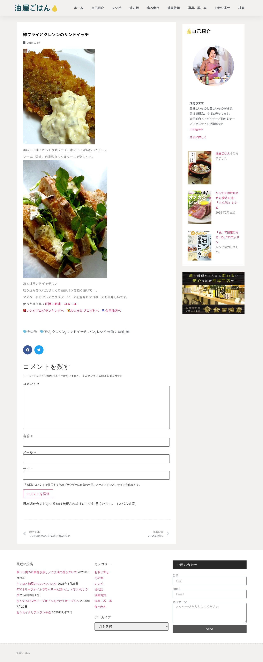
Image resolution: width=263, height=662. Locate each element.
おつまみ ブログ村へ (84, 310)
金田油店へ (113, 310)
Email (176, 588)
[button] (27, 349)
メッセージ (180, 601)
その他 (32, 331)
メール (29, 452)
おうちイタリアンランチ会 (33, 612)
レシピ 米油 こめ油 (111, 331)
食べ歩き (153, 8)
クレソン (58, 331)
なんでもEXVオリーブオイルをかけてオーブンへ (47, 601)
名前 (28, 436)
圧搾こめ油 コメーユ (60, 304)
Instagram (196, 129)
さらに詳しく (198, 137)
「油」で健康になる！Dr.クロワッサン (227, 237)
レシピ (116, 8)
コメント (31, 383)
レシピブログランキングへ (45, 310)
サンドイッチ (77, 331)
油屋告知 (173, 8)
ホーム (78, 8)
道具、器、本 (197, 8)
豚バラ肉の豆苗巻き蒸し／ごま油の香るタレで (46, 572)
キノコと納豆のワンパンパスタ (36, 583)
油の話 (134, 8)
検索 (241, 8)
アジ (47, 331)
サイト (28, 468)
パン (91, 331)
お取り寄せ (222, 8)
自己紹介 (97, 8)
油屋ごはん (223, 153)
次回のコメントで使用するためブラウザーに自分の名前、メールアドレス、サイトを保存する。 (84, 484)
